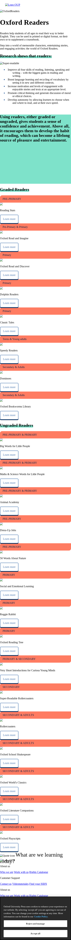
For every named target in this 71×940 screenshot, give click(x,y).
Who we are (6, 872)
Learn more (9, 218)
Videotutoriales (20, 883)
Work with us (21, 872)
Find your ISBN (38, 883)
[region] (35, 918)
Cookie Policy (41, 916)
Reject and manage (35, 923)
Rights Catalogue (38, 872)
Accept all (35, 933)
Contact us (6, 883)
